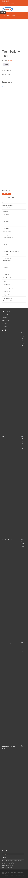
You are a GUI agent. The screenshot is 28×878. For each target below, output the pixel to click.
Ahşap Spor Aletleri (7, 237)
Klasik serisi (5, 221)
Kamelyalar (5, 267)
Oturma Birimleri (6, 271)
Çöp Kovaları (6, 264)
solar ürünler (5, 254)
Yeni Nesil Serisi (6, 231)
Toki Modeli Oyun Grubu (8, 225)
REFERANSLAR (6, 320)
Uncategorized (5, 294)
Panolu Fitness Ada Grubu (8, 248)
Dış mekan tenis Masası (8, 241)
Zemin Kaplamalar (6, 298)
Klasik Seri (5, 244)
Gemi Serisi (5, 214)
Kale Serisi (5, 218)
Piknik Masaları (6, 277)
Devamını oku (6, 193)
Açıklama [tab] (6, 64)
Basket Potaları (6, 260)
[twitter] (4, 1)
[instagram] (6, 1)
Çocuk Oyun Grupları (6, 205)
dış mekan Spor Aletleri (7, 235)
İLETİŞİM (5, 323)
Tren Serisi (9, 60)
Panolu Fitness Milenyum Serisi (10, 251)
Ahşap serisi (5, 207)
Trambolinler (6, 291)
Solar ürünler (6, 284)
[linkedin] (8, 1)
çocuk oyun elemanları (7, 202)
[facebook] (3, 1)
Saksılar (4, 281)
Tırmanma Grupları (7, 288)
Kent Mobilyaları (5, 258)
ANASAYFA (5, 314)
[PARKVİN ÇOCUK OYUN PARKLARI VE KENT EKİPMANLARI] (8, 9)
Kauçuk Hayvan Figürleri (8, 300)
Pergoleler (5, 274)
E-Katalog (5, 326)
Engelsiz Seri (5, 211)
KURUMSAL (5, 317)
